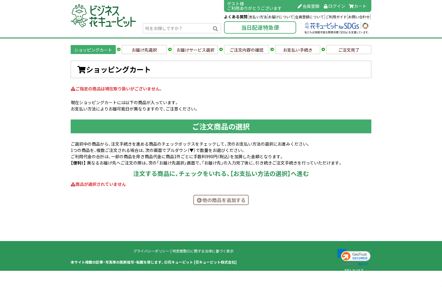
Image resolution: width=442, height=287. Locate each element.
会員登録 (310, 6)
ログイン (336, 6)
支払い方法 (258, 17)
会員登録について (309, 17)
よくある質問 (235, 17)
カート (360, 6)
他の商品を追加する (224, 200)
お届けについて (280, 17)
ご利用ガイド (336, 17)
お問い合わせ (359, 17)
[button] (354, 257)
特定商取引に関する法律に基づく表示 (203, 251)
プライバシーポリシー (151, 251)
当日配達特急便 (260, 27)
